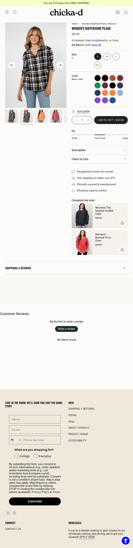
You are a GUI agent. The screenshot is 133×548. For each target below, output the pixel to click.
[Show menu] (6, 12)
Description (79, 150)
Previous (11, 65)
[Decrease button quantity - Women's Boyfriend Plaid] (76, 120)
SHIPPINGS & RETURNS (18, 268)
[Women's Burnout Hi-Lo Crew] (82, 242)
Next (59, 65)
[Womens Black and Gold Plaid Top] (26, 116)
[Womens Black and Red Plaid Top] (11, 116)
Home (75, 23)
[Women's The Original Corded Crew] (82, 215)
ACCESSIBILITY (77, 440)
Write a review (66, 328)
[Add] (122, 222)
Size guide (83, 111)
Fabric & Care (80, 159)
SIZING (72, 415)
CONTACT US (13, 529)
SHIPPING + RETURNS (81, 408)
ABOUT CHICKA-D (78, 427)
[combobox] (15, 440)
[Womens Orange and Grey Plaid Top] (41, 116)
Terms (56, 492)
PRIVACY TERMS (78, 434)
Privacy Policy (40, 492)
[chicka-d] (66, 12)
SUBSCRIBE (35, 501)
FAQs (71, 421)
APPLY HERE (87, 537)
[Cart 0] (126, 12)
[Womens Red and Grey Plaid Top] (55, 116)
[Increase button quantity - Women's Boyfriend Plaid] (88, 120)
